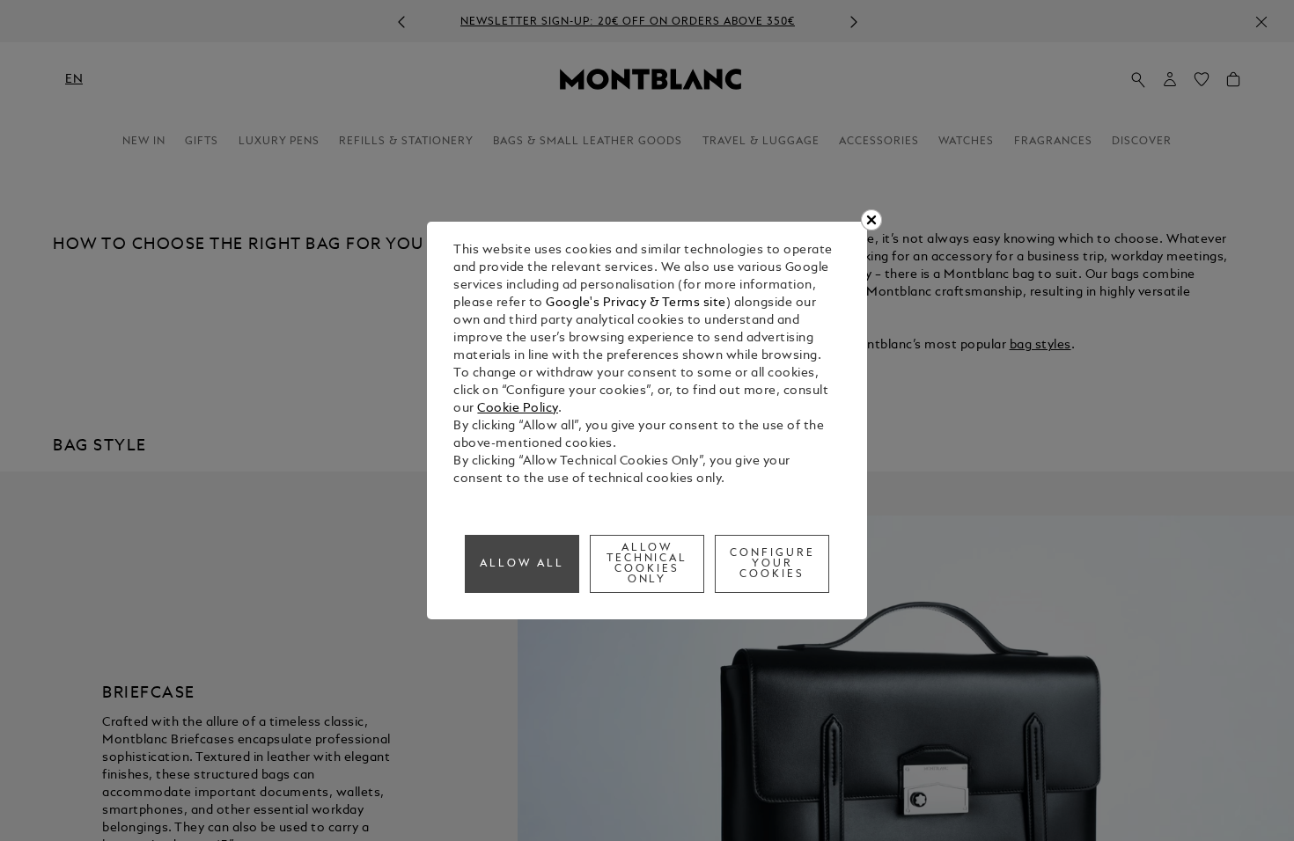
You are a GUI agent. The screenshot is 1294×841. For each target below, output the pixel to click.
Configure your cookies (772, 564)
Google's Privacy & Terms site (636, 303)
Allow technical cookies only (647, 564)
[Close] (871, 219)
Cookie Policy (517, 408)
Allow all (522, 564)
